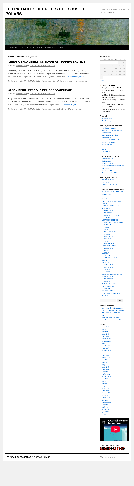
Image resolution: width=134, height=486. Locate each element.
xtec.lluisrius (106, 151)
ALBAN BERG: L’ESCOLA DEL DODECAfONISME (40, 90)
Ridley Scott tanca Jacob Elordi (111, 88)
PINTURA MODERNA (109, 286)
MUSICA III (108, 281)
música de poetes (107, 144)
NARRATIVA (108, 248)
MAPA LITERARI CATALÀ (111, 140)
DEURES (105, 199)
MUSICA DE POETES (111, 215)
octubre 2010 (106, 407)
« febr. (102, 80)
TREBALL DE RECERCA (110, 184)
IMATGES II (108, 213)
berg (54, 109)
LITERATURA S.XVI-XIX (110, 236)
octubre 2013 (106, 357)
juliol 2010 (105, 414)
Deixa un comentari (80, 81)
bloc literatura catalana (108, 128)
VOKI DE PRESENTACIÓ (54, 47)
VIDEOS (107, 234)
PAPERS (107, 241)
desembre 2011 (106, 393)
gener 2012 (105, 390)
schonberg (68, 81)
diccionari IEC (106, 161)
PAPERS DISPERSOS (109, 284)
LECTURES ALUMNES (110, 220)
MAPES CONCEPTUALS (110, 258)
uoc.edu (104, 147)
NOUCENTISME (107, 276)
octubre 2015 (106, 343)
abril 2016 (105, 331)
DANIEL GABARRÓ (109, 180)
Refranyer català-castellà (109, 173)
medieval (104, 260)
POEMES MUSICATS (111, 243)
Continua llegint (76, 76)
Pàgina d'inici (13, 47)
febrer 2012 (105, 388)
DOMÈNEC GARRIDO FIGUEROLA (42, 65)
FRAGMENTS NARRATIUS (111, 201)
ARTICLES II (108, 210)
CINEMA (105, 196)
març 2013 (105, 364)
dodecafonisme (58, 81)
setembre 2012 (106, 376)
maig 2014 (105, 353)
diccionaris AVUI (107, 163)
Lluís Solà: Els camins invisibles (112, 320)
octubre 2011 (106, 398)
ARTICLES (107, 225)
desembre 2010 (106, 402)
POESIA (106, 250)
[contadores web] (112, 450)
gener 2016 (105, 336)
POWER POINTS (107, 288)
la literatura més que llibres (110, 135)
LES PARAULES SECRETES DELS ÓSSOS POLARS (44, 11)
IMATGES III (108, 267)
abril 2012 (105, 383)
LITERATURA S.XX (109, 246)
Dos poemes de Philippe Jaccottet (112, 308)
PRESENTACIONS (110, 232)
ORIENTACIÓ (106, 182)
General (104, 203)
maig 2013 (105, 360)
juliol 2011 (105, 400)
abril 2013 (105, 362)
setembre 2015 (106, 346)
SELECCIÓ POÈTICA (109, 291)
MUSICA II (107, 269)
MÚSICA (107, 229)
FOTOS (106, 227)
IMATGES (107, 239)
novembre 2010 (106, 405)
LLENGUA (105, 253)
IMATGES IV (108, 279)
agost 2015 (105, 348)
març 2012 (105, 386)
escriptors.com (106, 133)
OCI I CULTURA (108, 85)
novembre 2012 (106, 372)
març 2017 (105, 329)
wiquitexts (105, 149)
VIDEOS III (108, 272)
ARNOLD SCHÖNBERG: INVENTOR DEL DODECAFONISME (46, 62)
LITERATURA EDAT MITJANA (112, 222)
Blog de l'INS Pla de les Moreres (112, 130)
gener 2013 (105, 369)
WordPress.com (107, 118)
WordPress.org (106, 121)
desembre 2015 (106, 339)
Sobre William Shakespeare (110, 317)
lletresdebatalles (106, 137)
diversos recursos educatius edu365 (113, 166)
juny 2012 (105, 379)
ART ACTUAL (106, 194)
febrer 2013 (105, 367)
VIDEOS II (107, 217)
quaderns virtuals (107, 170)
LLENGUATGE (107, 255)
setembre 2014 (106, 350)
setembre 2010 (106, 409)
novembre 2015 (106, 341)
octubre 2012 (106, 374)
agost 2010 (105, 412)
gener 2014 (105, 355)
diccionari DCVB (107, 159)
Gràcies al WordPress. (109, 457)
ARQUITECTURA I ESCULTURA (113, 192)
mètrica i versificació (108, 142)
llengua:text (105, 168)
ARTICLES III (108, 265)
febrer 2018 (105, 327)
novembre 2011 (106, 395)
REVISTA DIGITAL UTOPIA (31, 47)
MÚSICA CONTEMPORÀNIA (30, 81)
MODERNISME (107, 262)
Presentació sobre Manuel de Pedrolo (113, 310)
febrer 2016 (105, 334)
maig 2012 (105, 381)
